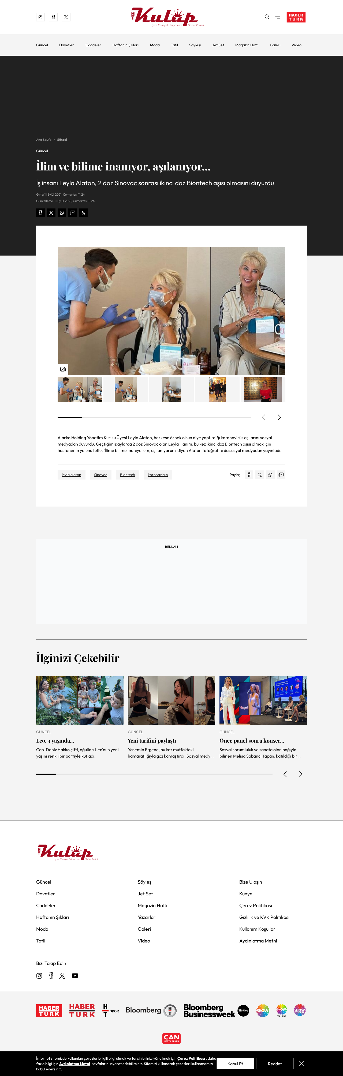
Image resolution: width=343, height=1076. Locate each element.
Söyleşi (195, 45)
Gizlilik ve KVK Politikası (264, 917)
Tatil (174, 45)
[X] (62, 976)
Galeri (275, 45)
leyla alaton (71, 474)
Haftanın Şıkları (126, 45)
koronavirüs (158, 474)
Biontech (127, 474)
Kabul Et (235, 1063)
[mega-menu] (278, 17)
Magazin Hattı (246, 45)
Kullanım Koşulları (258, 929)
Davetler (66, 45)
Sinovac (100, 474)
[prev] (285, 774)
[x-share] (51, 212)
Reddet (275, 1063)
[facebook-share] (40, 212)
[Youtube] (75, 976)
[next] (279, 417)
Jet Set (218, 45)
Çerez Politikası (255, 905)
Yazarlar (147, 917)
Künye (245, 894)
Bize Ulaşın (250, 882)
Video (296, 45)
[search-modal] (267, 17)
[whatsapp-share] (62, 212)
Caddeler (93, 45)
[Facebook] (51, 976)
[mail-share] (72, 212)
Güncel (42, 45)
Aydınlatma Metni (258, 941)
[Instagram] (39, 976)
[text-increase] (83, 212)
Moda (155, 45)
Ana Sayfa (43, 140)
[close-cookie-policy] (301, 1064)
